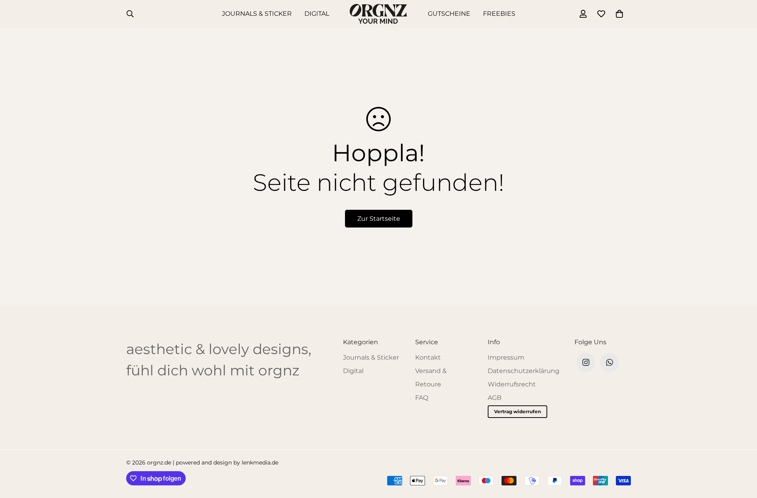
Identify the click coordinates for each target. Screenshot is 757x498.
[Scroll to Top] (742, 455)
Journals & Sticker (257, 13)
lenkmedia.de (260, 462)
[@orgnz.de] (585, 362)
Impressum (506, 357)
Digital (316, 13)
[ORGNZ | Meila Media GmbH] (378, 14)
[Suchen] (130, 13)
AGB (495, 397)
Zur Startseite (378, 218)
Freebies (499, 13)
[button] (619, 14)
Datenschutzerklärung (523, 371)
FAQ (421, 397)
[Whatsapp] (609, 362)
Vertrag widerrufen (517, 411)
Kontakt (428, 357)
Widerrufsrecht (512, 384)
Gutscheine (449, 13)
